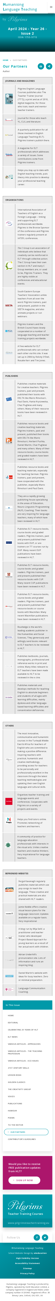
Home (5, 60)
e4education (40, 1253)
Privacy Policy (27, 1273)
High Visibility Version (27, 1258)
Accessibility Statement (27, 1263)
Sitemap (27, 1268)
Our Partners (20, 60)
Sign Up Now (24, 1180)
